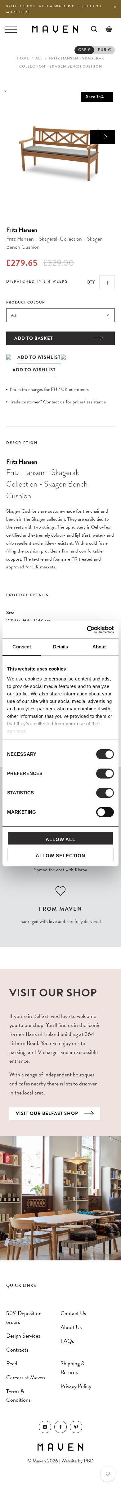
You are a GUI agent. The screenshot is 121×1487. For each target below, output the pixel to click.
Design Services (23, 1335)
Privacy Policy (75, 1386)
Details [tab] (60, 646)
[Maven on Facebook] (60, 1431)
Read (11, 1363)
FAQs (67, 1341)
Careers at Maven (25, 1377)
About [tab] (99, 646)
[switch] (105, 774)
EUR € (104, 50)
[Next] (102, 137)
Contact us (54, 402)
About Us (71, 1327)
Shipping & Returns (72, 1367)
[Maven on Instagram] (45, 1431)
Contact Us (73, 1313)
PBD (89, 1461)
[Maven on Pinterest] (76, 1431)
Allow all (60, 839)
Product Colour (25, 302)
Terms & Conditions (18, 1395)
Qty (91, 282)
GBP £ (84, 50)
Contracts (17, 1349)
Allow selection (60, 855)
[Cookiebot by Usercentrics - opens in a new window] (87, 630)
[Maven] (55, 29)
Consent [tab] (21, 646)
